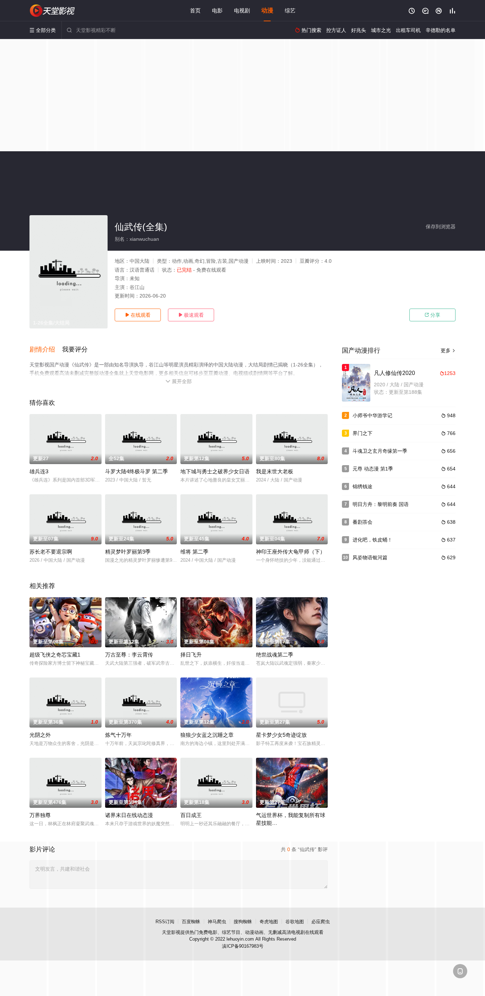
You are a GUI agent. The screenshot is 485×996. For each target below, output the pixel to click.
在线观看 (138, 315)
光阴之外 (40, 735)
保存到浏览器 (441, 226)
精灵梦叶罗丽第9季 (128, 552)
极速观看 (191, 315)
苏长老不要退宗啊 (50, 552)
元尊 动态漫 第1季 (373, 469)
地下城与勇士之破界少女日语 (215, 471)
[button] (45, 349)
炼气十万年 (118, 735)
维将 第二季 (194, 552)
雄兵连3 (38, 471)
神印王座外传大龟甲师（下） (290, 552)
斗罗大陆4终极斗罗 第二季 (136, 471)
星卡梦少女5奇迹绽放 (281, 735)
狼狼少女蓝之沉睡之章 (207, 735)
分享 (432, 315)
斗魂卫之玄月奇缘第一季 (380, 451)
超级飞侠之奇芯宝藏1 (54, 655)
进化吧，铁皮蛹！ (372, 540)
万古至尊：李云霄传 (129, 655)
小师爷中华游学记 (372, 415)
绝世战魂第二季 (274, 655)
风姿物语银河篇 (370, 557)
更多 (448, 350)
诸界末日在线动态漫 (129, 815)
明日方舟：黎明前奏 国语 (381, 504)
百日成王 (191, 815)
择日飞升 (191, 655)
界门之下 (362, 433)
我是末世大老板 (274, 471)
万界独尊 (40, 815)
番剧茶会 (362, 522)
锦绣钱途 (362, 486)
